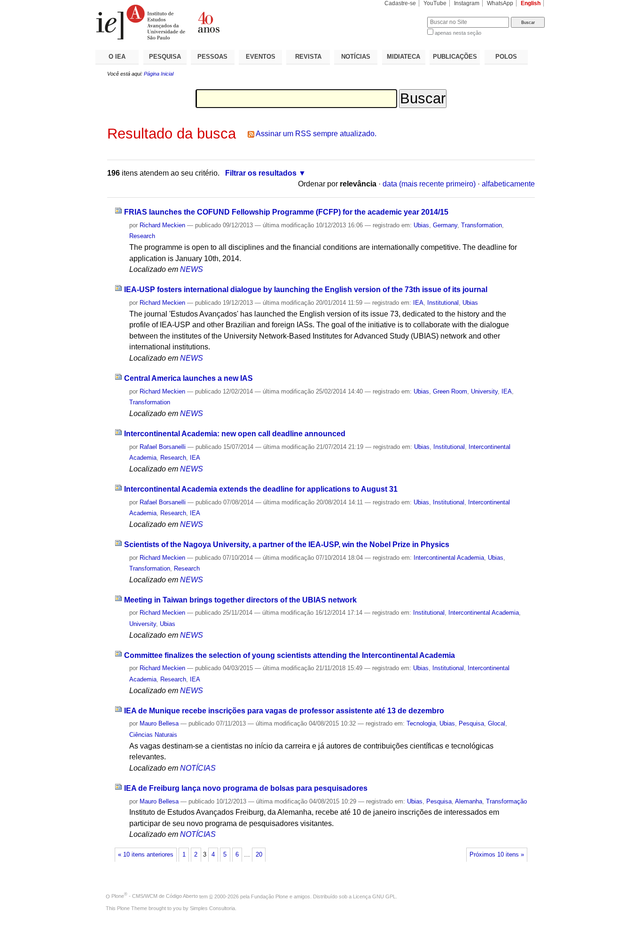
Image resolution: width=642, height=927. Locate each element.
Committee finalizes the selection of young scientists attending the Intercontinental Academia (289, 655)
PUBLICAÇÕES (455, 56)
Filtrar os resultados (261, 173)
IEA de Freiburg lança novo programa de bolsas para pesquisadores (246, 788)
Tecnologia (421, 723)
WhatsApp (500, 3)
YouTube (434, 3)
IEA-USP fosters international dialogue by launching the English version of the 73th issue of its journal (305, 290)
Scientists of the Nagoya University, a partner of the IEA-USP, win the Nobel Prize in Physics (286, 544)
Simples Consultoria (212, 908)
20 (259, 854)
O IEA (117, 56)
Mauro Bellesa (159, 723)
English (530, 3)
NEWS (191, 269)
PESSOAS (212, 56)
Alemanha (468, 801)
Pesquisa (471, 723)
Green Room (450, 391)
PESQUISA (165, 56)
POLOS (506, 56)
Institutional (443, 302)
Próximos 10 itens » (497, 854)
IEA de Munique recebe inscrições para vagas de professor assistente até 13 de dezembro (284, 711)
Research (142, 235)
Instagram (466, 3)
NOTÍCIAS (355, 56)
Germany (445, 225)
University (484, 391)
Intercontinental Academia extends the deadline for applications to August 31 (261, 489)
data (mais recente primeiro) (429, 184)
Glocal (496, 723)
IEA (418, 302)
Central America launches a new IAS (188, 378)
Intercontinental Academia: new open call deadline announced (234, 434)
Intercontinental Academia (449, 557)
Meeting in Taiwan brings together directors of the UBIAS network (240, 600)
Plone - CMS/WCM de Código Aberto (154, 896)
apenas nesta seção (458, 33)
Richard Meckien (162, 225)
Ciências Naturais (153, 734)
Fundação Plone (269, 896)
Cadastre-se (400, 3)
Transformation (481, 225)
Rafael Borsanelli (163, 446)
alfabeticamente (508, 184)
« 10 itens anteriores (145, 854)
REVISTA (308, 56)
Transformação (506, 801)
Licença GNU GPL (374, 896)
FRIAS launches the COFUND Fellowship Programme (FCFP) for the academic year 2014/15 (286, 212)
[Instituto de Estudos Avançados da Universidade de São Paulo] (208, 22)
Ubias (421, 225)
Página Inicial (158, 74)
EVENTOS (260, 56)
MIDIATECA (403, 56)
